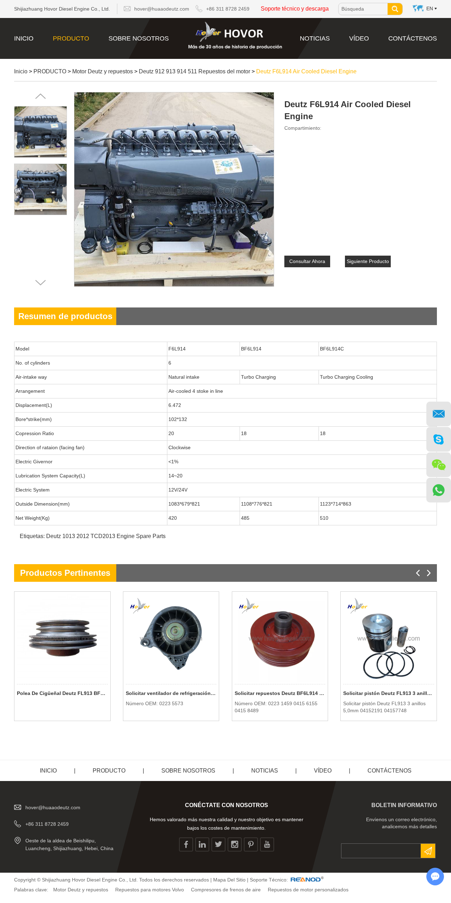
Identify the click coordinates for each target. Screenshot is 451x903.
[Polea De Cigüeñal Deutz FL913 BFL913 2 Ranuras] (62, 638)
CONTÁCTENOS (412, 38)
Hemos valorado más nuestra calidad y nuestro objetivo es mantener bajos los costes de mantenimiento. (226, 824)
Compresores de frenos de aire (226, 889)
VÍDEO (359, 38)
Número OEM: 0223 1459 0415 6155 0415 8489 (276, 707)
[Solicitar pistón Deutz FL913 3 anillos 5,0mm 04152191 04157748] (388, 638)
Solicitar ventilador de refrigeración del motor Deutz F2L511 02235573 (171, 693)
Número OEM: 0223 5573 (154, 703)
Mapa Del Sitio (229, 880)
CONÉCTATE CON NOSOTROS (226, 805)
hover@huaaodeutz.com (161, 9)
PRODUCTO (71, 38)
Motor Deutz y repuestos (102, 71)
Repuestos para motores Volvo (149, 889)
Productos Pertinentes (65, 573)
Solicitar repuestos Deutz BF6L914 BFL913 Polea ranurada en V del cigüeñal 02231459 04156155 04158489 (280, 693)
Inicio (23, 38)
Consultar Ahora (307, 261)
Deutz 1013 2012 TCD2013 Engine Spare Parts (106, 536)
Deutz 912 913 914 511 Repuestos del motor (194, 71)
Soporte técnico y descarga (295, 9)
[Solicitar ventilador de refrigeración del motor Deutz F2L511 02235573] (171, 638)
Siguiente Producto (368, 261)
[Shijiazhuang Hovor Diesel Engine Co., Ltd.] (235, 35)
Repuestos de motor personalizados (308, 889)
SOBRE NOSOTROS (139, 38)
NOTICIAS (315, 38)
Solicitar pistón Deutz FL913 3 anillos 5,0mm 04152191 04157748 (388, 693)
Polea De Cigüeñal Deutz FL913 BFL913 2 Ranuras (62, 693)
